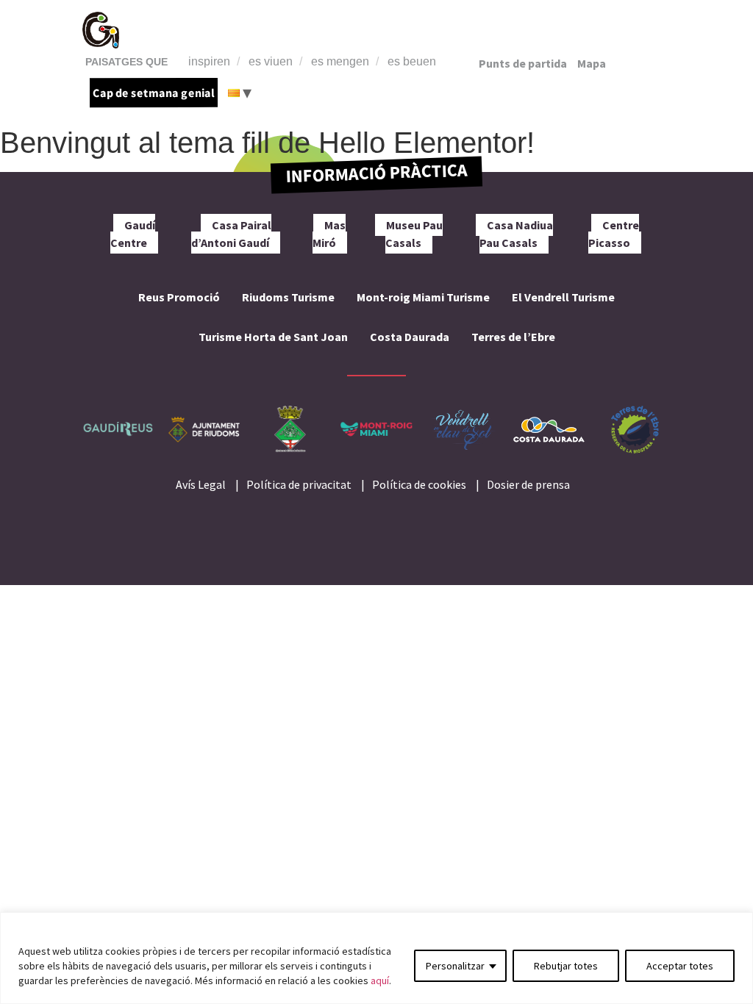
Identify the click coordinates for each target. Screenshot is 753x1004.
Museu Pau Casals (414, 234)
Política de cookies (419, 484)
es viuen (271, 61)
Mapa (591, 63)
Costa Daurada (409, 336)
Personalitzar (455, 965)
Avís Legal (201, 484)
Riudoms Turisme (288, 297)
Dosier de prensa (528, 484)
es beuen (412, 61)
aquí (380, 980)
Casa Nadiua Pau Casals (516, 234)
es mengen (340, 61)
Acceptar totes (679, 965)
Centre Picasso (613, 234)
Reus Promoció (179, 297)
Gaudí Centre (132, 234)
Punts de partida (523, 63)
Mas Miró (329, 234)
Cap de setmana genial (154, 92)
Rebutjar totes (566, 965)
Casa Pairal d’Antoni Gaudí (231, 234)
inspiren (209, 61)
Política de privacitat (298, 484)
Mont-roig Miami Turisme (423, 297)
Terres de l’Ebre (513, 336)
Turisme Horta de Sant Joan (273, 336)
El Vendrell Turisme (563, 297)
